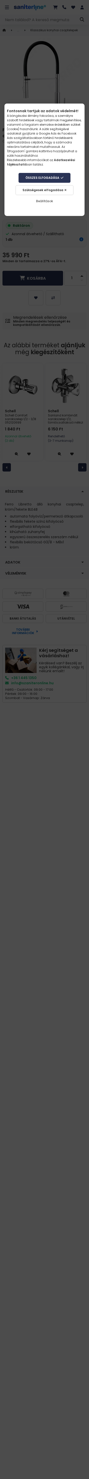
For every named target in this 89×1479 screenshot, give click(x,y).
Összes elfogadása (42, 178)
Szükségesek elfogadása (42, 190)
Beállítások (44, 201)
